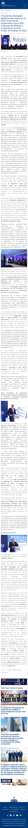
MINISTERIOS (14, 811)
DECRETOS (5, 809)
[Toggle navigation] (25, 5)
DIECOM (23, 809)
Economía (4, 13)
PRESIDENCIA (13, 807)
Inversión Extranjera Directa (14, 670)
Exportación (5, 672)
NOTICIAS (22, 807)
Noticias (8, 10)
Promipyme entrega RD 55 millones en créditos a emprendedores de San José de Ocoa (13, 710)
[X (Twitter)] (7, 815)
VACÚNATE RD (14, 809)
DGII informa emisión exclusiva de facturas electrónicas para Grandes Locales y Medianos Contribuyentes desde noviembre (12, 739)
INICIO (5, 807)
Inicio (2, 10)
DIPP (3, 670)
